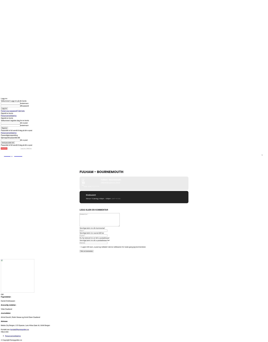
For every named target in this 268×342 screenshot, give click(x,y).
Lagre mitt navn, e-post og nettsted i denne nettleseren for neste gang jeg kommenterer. (114, 247)
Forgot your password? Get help (13, 111)
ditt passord (24, 106)
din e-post (24, 123)
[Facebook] (10, 148)
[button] (262, 155)
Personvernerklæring (8, 115)
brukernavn (24, 103)
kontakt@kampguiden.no (19, 329)
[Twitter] (14, 148)
